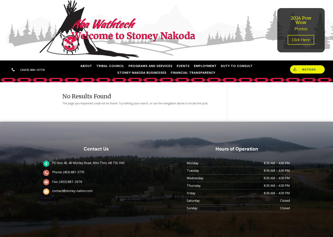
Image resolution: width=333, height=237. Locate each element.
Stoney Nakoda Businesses (141, 73)
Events (183, 66)
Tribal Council (110, 66)
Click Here (301, 39)
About (86, 66)
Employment (205, 66)
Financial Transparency (193, 73)
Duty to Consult (237, 66)
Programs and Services (150, 66)
